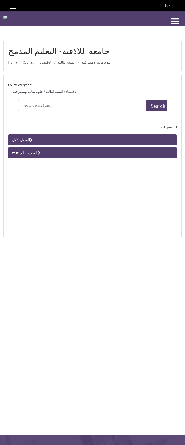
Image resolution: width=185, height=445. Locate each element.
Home (12, 62)
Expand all (170, 127)
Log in (169, 5)
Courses (28, 62)
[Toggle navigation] (175, 21)
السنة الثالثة (66, 62)
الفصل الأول (21, 139)
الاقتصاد (46, 62)
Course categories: (20, 85)
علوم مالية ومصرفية (96, 62)
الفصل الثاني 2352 (25, 152)
